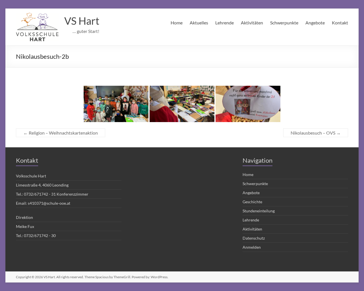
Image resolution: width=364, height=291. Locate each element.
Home (177, 22)
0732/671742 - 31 (40, 194)
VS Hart (81, 20)
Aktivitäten (252, 22)
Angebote (315, 22)
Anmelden (252, 247)
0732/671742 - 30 (40, 235)
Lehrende (224, 22)
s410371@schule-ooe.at (49, 203)
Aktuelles (199, 22)
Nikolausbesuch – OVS (316, 132)
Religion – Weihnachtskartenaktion (60, 132)
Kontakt (340, 22)
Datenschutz (254, 238)
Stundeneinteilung (259, 210)
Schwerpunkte (284, 22)
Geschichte (252, 201)
